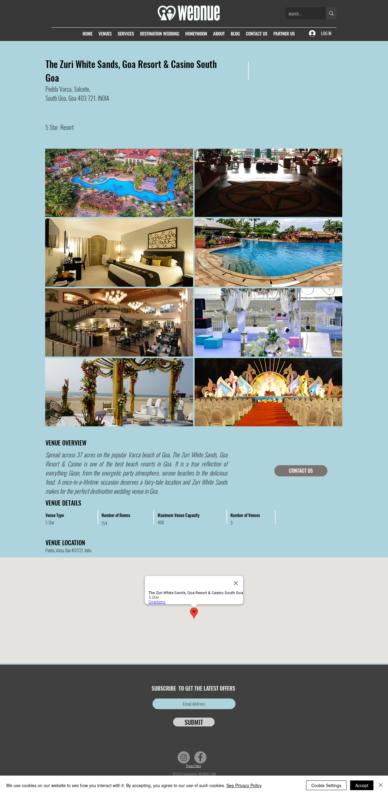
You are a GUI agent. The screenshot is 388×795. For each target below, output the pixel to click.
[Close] (380, 785)
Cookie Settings (326, 785)
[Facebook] (200, 757)
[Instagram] (184, 757)
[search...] (331, 13)
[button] (119, 183)
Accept (361, 785)
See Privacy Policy (244, 785)
